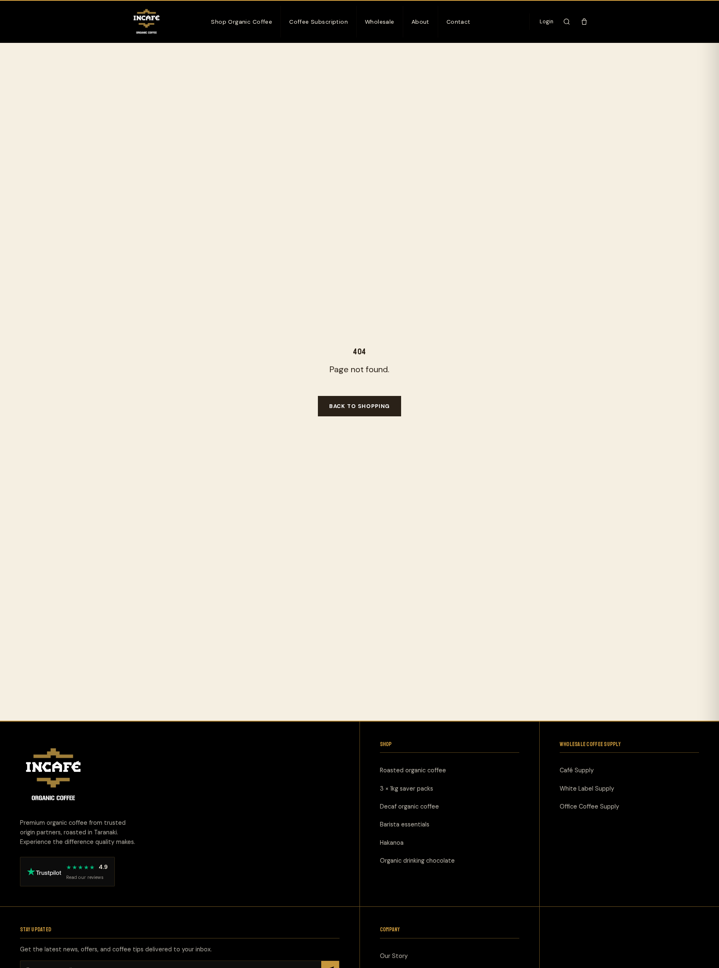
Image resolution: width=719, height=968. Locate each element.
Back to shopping (359, 406)
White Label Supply (587, 788)
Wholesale (379, 21)
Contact (458, 21)
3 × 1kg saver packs (406, 788)
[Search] (567, 21)
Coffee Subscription (318, 21)
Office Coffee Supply (589, 806)
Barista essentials (404, 824)
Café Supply (577, 770)
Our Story (394, 955)
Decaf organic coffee (409, 806)
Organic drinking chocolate (417, 860)
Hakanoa (392, 842)
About (420, 21)
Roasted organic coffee (413, 770)
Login (546, 21)
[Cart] (584, 21)
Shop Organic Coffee (241, 21)
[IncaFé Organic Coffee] (146, 21)
